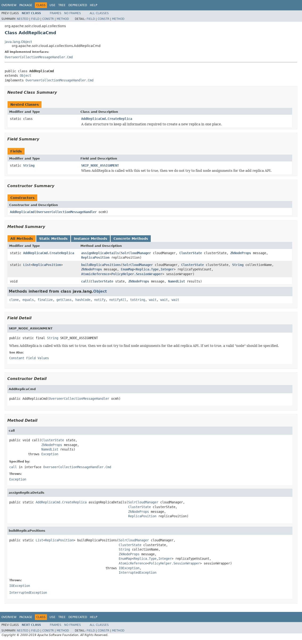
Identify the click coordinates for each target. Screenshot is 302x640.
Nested (22, 19)
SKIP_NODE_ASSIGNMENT (100, 165)
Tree (62, 5)
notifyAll (117, 300)
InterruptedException (137, 572)
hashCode (82, 300)
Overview (9, 5)
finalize (45, 300)
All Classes (99, 13)
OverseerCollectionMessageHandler (66, 212)
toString (137, 300)
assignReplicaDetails (100, 253)
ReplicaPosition (95, 257)
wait (152, 300)
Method (63, 19)
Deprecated (77, 5)
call (85, 281)
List (27, 265)
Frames (55, 13)
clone (14, 300)
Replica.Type (147, 269)
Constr (48, 19)
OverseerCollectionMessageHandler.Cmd (39, 57)
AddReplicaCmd (22, 212)
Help (93, 5)
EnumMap (127, 269)
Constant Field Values (29, 358)
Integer (167, 269)
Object (25, 75)
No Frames (72, 13)
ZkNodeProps (240, 253)
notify (99, 300)
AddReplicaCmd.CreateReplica (106, 119)
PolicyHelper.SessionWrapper (136, 274)
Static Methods (53, 238)
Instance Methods (90, 238)
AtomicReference (95, 274)
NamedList (176, 281)
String (28, 165)
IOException (129, 568)
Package (25, 5)
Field (35, 19)
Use (52, 5)
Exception (49, 454)
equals (28, 300)
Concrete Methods (130, 238)
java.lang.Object (18, 42)
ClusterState (190, 253)
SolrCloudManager (136, 253)
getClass (63, 300)
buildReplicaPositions (101, 265)
